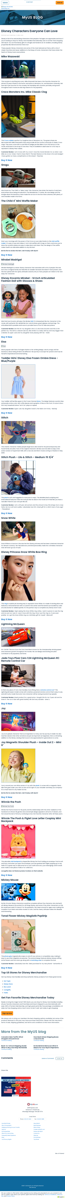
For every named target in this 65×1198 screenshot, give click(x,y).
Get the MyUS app (32, 1149)
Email (12, 1073)
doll (32, 321)
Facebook (3, 1073)
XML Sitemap (32, 1187)
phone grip (8, 956)
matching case (36, 960)
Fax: (39, 1119)
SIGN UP (59, 3)
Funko (6, 993)
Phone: (25, 1119)
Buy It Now (6, 160)
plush (6, 498)
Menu (62, 6)
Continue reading (6, 1040)
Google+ (19, 1073)
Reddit (9, 1073)
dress (39, 401)
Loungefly (7, 990)
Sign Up (4, 1129)
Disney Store (8, 984)
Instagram (32, 1146)
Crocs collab (8, 140)
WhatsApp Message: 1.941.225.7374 (32, 1111)
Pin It (16, 1073)
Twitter (6, 1073)
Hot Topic (7, 981)
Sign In (59, 1058)
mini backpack (16, 861)
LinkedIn (22, 1073)
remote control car (47, 690)
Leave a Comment (48, 1058)
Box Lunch (7, 987)
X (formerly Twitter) (32, 1147)
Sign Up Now (7, 1013)
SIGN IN (5, 3)
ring (5, 604)
